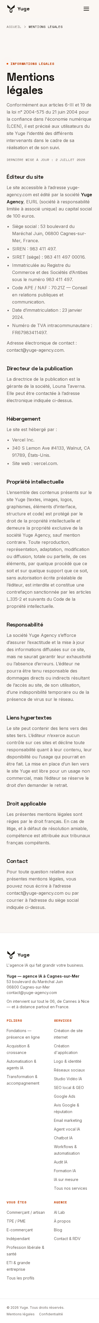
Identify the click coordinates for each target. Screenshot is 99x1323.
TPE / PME (16, 1221)
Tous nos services (70, 1188)
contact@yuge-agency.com (32, 992)
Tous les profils (20, 1278)
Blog (58, 1229)
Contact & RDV (67, 1238)
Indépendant (18, 1238)
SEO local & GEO (69, 1087)
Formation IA (65, 1170)
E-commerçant (20, 1229)
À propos (62, 1221)
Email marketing (68, 1120)
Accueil (14, 26)
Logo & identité (67, 1061)
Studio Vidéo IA (68, 1078)
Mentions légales (21, 1314)
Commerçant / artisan (26, 1212)
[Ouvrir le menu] (86, 9)
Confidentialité (51, 1314)
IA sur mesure (66, 1179)
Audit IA (60, 1162)
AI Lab (59, 1212)
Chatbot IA (63, 1138)
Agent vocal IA (67, 1129)
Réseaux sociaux (69, 1070)
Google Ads (64, 1096)
